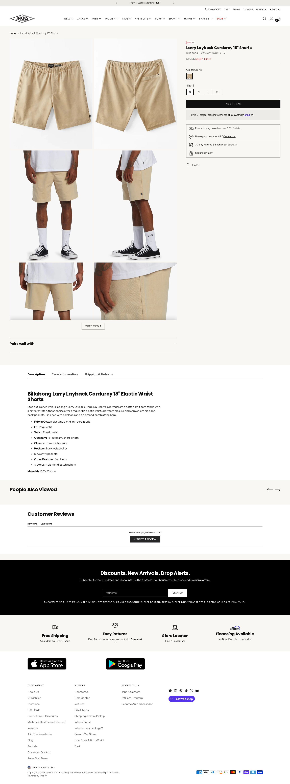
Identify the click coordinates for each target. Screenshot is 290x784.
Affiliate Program (132, 698)
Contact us (229, 136)
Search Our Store (85, 734)
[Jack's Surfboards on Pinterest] (181, 691)
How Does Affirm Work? (89, 740)
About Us (33, 691)
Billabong (192, 52)
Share (195, 164)
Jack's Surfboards (53, 772)
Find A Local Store (175, 640)
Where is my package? (89, 728)
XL (217, 92)
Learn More (246, 639)
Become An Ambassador (137, 704)
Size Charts (82, 710)
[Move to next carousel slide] (277, 489)
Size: (190, 85)
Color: (194, 69)
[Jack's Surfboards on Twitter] (192, 691)
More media (93, 326)
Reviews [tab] (32, 524)
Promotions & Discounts (43, 716)
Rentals (32, 746)
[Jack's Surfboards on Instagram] (176, 691)
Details (236, 128)
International (83, 722)
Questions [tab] (46, 524)
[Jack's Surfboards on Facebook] (170, 691)
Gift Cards (34, 710)
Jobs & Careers (131, 691)
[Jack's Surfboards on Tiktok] (187, 691)
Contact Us (81, 691)
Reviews (33, 728)
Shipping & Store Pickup (90, 716)
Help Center (82, 698)
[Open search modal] (264, 18)
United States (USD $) (42, 767)
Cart (77, 746)
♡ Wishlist (34, 698)
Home (13, 33)
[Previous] (116, 3)
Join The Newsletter (40, 734)
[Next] (173, 3)
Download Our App (39, 752)
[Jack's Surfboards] (22, 18)
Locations (34, 704)
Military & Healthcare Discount (47, 722)
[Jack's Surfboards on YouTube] (197, 691)
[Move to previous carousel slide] (270, 490)
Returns (79, 704)
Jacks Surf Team (38, 758)
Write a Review (148, 540)
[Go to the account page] (271, 18)
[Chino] (189, 76)
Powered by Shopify (37, 775)
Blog (30, 740)
